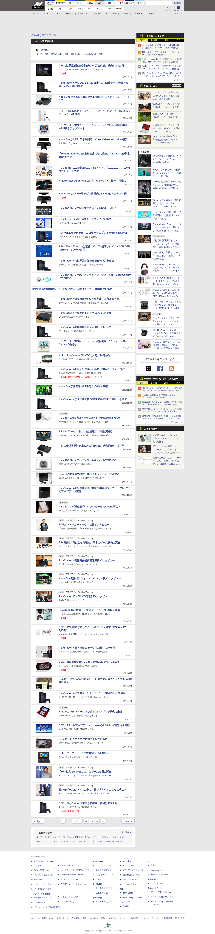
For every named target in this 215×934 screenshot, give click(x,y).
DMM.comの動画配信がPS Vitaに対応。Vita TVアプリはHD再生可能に (72, 289)
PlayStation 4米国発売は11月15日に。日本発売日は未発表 (92, 693)
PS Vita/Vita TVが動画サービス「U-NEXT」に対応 (87, 207)
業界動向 (125, 13)
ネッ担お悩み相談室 (42, 889)
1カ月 (177, 40)
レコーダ (46, 13)
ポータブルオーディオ (64, 13)
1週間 (166, 40)
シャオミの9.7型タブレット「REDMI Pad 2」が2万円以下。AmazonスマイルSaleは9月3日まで (161, 47)
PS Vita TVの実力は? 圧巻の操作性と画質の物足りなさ (90, 417)
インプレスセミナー (69, 879)
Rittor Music (98, 861)
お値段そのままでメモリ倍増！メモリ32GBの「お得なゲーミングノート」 (166, 128)
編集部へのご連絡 (97, 918)
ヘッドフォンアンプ (68, 841)
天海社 (153, 865)
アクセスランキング (154, 36)
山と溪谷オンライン (104, 888)
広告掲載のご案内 (79, 918)
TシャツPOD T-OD (104, 875)
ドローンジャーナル (42, 884)
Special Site (150, 86)
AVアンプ (40, 841)
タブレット (105, 837)
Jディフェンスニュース (133, 870)
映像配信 (97, 13)
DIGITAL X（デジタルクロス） (74, 884)
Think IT (37, 865)
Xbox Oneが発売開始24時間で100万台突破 (83, 386)
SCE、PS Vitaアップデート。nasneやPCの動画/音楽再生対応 (94, 725)
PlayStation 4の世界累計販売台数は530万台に (85, 327)
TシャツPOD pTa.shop (161, 892)
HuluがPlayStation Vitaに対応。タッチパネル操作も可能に (92, 180)
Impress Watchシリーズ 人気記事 (161, 378)
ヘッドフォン (83, 13)
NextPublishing (67, 901)
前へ (37, 821)
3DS (72, 54)
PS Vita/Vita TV (56, 54)
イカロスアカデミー (131, 884)
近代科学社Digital (103, 901)
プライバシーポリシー (117, 918)
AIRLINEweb (128, 865)
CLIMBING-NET (102, 893)
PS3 (66, 54)
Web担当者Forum (41, 870)
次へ (129, 821)
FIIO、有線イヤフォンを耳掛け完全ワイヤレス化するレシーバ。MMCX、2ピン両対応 (167, 305)
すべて (39, 54)
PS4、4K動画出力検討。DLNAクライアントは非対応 (89, 474)
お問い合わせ (62, 918)
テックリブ (125, 902)
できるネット (40, 902)
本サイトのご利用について (42, 918)
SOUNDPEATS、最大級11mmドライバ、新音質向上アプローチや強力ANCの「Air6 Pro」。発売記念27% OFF (167, 336)
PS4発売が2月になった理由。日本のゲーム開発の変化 (89, 542)
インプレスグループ (149, 918)
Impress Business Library (72, 875)
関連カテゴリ (45, 833)
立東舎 (98, 879)
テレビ (35, 13)
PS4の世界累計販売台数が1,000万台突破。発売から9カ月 (91, 65)
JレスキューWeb (130, 879)
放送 (115, 13)
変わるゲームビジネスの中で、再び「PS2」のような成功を (93, 789)
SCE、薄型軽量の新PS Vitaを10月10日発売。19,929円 (90, 662)
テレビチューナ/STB (70, 837)
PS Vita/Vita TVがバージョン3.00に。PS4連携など (87, 459)
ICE (149, 861)
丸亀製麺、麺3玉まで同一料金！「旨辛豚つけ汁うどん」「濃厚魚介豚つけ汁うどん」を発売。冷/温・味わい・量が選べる (161, 418)
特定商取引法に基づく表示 (173, 918)
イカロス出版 (125, 861)
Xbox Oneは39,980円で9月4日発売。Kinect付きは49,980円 (93, 193)
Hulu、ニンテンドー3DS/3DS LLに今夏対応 (84, 753)
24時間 (154, 40)
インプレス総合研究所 (43, 875)
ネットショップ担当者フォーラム (75, 870)
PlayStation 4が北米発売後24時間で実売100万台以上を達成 (93, 399)
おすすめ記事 (150, 428)
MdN (122, 889)
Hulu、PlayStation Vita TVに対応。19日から (84, 355)
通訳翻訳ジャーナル (131, 875)
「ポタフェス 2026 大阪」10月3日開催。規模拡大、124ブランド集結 (167, 215)
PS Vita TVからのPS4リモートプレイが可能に (85, 219)
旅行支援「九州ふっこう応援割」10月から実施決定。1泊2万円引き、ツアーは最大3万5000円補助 (162, 404)
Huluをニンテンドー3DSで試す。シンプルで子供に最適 (90, 711)
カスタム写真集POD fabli (162, 897)
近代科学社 (97, 898)
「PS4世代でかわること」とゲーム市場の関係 (85, 771)
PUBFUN (152, 879)
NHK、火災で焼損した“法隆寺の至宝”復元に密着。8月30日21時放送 (167, 255)
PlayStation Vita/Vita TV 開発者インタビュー (84, 596)
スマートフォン (119, 837)
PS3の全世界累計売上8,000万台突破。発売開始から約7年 (91, 445)
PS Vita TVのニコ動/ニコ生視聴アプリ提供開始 (85, 431)
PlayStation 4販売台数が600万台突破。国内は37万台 (89, 298)
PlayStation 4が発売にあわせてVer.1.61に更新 (85, 313)
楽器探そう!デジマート (105, 870)
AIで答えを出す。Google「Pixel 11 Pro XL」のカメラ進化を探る (167, 438)
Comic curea (156, 870)
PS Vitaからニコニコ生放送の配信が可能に (83, 739)
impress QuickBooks (159, 875)
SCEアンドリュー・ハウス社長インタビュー (84, 524)
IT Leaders (38, 879)
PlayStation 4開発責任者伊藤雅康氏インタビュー (87, 560)
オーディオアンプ (85, 841)
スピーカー (137, 13)
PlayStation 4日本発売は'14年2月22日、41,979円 (87, 647)
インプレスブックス (69, 897)
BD (107, 13)
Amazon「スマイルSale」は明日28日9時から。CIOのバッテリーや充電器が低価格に (167, 345)
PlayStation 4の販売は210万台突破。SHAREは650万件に (92, 369)
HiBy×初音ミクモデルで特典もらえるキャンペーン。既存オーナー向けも (167, 172)
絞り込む (45, 50)
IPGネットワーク (155, 888)
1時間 (142, 40)
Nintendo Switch (90, 54)
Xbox (79, 54)
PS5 (100, 54)
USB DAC (99, 841)
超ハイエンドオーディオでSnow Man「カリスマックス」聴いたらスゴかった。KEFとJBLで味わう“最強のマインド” (162, 76)
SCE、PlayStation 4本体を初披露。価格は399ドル (88, 803)
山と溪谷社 (97, 884)
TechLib (126, 906)
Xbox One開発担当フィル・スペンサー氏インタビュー (90, 578)
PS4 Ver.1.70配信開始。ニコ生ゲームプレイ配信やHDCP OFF (94, 232)
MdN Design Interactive (133, 898)
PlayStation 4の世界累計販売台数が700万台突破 (86, 260)
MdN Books (128, 893)
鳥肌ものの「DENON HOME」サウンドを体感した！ (166, 117)
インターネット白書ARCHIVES (47, 907)
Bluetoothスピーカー (113, 841)
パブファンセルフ (158, 883)
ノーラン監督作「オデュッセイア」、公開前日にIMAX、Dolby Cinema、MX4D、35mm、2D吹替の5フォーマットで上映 (167, 187)
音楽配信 (150, 13)
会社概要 (134, 918)
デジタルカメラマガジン (44, 898)
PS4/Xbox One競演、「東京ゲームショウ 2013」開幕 (89, 610)
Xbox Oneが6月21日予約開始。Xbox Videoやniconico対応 (93, 139)
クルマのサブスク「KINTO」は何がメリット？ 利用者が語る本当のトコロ (167, 95)
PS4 (46, 54)
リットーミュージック (105, 865)
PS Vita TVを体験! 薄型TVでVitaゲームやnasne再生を (90, 506)
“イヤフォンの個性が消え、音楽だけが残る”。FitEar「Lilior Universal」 (166, 139)
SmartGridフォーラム (70, 865)
